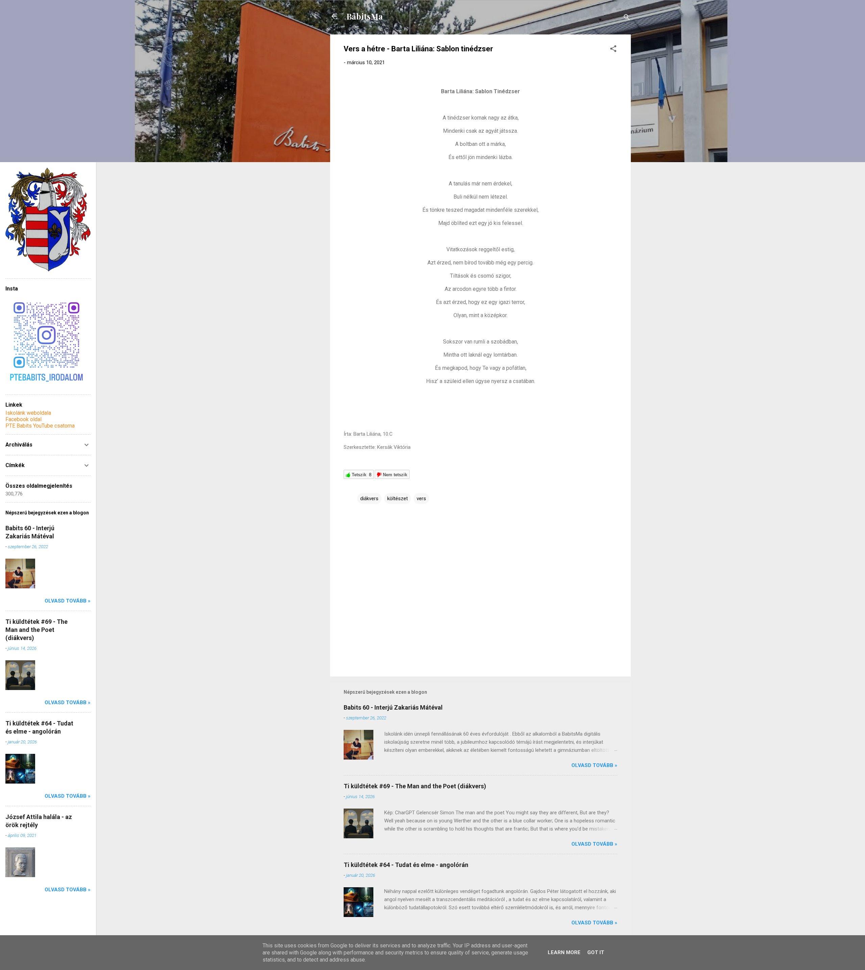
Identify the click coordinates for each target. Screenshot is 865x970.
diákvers (369, 498)
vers (421, 498)
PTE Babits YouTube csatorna (40, 426)
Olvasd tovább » (594, 765)
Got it (595, 952)
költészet (397, 498)
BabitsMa (364, 16)
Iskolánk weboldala (28, 413)
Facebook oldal (23, 419)
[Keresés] (627, 18)
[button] (613, 50)
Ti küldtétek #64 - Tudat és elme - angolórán (406, 864)
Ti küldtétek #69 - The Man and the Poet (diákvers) (415, 786)
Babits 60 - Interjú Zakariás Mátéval (393, 707)
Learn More (564, 952)
